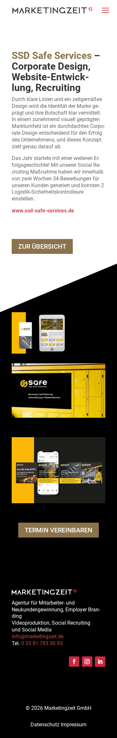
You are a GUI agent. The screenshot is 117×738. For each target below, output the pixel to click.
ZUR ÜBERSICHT (42, 246)
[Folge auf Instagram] (87, 661)
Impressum (73, 724)
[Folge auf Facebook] (74, 661)
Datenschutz (45, 724)
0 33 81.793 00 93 (42, 643)
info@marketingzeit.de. (38, 636)
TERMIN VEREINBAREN (58, 530)
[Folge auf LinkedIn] (100, 661)
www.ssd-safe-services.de (43, 211)
